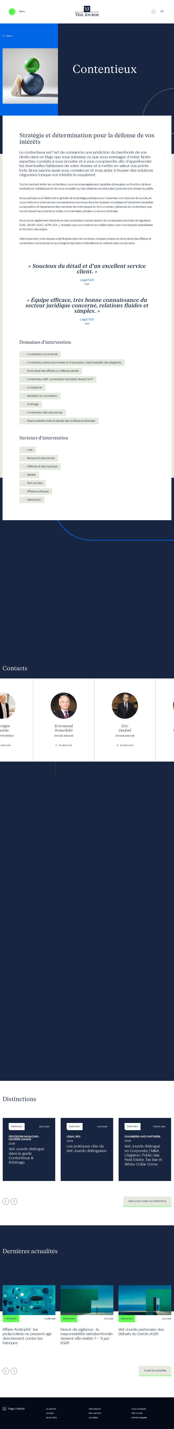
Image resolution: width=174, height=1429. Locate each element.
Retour (9, 36)
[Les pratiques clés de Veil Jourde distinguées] (87, 1149)
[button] (16, 11)
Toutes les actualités (155, 1371)
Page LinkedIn (16, 1408)
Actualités (93, 1418)
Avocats (50, 1413)
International (94, 1409)
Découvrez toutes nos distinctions (147, 1201)
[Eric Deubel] (124, 720)
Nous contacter (139, 1409)
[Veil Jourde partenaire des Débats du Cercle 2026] (144, 1317)
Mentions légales (139, 1418)
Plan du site (137, 1413)
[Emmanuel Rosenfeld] (63, 720)
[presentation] (6, 1201)
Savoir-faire (51, 1418)
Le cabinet (51, 1409)
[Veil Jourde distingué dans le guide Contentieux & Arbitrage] (29, 1149)
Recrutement (95, 1413)
